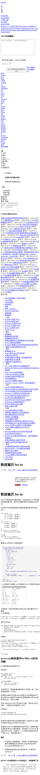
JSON (3, 94)
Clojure (3, 106)
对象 (6, 306)
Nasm (3, 32)
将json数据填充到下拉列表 (14, 414)
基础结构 (8, 313)
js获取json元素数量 (11, 417)
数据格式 (8, 315)
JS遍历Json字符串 (11, 355)
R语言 (32, 26)
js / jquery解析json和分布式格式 (16, 455)
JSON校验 (4, 146)
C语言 (3, 81)
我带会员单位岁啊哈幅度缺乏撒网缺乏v (19, 248)
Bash (10, 30)
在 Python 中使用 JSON (13, 323)
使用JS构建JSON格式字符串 (15, 440)
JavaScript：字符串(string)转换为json (17, 393)
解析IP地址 (9, 265)
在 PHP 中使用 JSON (12, 319)
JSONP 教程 (9, 302)
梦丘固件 (25, 485)
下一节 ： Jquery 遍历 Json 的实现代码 (24, 470)
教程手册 (6, 193)
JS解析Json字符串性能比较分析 (16, 442)
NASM (3, 132)
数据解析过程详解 (11, 336)
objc (11, 28)
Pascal (3, 30)
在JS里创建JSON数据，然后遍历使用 (18, 357)
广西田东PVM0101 (19, 229)
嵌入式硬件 (31, 67)
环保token (19, 250)
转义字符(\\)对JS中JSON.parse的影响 (18, 400)
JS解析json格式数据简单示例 (15, 347)
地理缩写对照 (24, 286)
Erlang (14, 30)
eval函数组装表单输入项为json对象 (17, 446)
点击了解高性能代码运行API (16, 70)
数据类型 (8, 304)
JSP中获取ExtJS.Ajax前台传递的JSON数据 (20, 423)
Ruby (7, 28)
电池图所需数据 (15, 273)
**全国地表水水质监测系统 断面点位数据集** (21, 233)
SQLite (20, 26)
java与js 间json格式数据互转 (15, 398)
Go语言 (12, 26)
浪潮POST (25, 243)
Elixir (2, 141)
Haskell (23, 30)
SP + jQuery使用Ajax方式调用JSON (17, 366)
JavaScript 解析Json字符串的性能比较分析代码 (21, 345)
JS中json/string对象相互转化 (15, 402)
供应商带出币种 (25, 260)
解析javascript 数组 (11, 451)
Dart (28, 26)
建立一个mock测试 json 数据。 (27, 284)
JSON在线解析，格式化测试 (15, 298)
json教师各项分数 (7, 241)
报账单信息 (17, 246)
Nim (27, 30)
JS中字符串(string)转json (13, 434)
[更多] (9, 292)
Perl (6, 30)
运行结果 (6, 190)
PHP (16, 26)
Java (2, 77)
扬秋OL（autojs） (11, 239)
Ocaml (3, 125)
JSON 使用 (9, 459)
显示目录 (4, 294)
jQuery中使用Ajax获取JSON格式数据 (18, 425)
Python (3, 26)
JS (28, 71)
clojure (27, 28)
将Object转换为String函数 (14, 404)
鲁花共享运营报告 (15, 231)
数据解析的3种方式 (12, 338)
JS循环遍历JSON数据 (12, 359)
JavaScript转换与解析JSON (14, 387)
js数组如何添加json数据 (13, 453)
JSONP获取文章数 (11, 419)
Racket (35, 30)
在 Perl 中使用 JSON (12, 321)
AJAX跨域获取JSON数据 (14, 410)
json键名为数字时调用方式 (14, 376)
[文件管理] (20, 9)
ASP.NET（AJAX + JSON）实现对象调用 (20, 383)
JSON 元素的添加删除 (13, 342)
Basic (2, 145)
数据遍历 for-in (10, 351)
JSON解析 (30, 69)
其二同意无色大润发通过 (28, 224)
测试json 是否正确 (7, 269)
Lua (36, 28)
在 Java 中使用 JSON (12, 328)
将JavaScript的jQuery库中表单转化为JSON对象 (21, 389)
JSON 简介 (9, 300)
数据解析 (8, 334)
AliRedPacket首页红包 (27, 235)
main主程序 (20, 237)
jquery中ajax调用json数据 (14, 381)
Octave (3, 143)
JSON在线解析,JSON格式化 (15, 290)
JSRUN (3, 2)
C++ (7, 26)
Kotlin (3, 28)
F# (14, 28)
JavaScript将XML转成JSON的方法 (17, 395)
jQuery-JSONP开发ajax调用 (14, 374)
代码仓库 (6, 195)
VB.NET (18, 28)
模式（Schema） (11, 309)
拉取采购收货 (18, 262)
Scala (19, 30)
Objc (2, 96)
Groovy (32, 28)
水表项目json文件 (32, 222)
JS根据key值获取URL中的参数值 (17, 412)
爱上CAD (4, 258)
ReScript (3, 139)
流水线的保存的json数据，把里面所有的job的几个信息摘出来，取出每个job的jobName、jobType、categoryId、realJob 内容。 (20, 254)
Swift (23, 28)
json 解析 (25, 271)
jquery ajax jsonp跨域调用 (14, 372)
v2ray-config (17, 288)
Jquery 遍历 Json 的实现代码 (15, 353)
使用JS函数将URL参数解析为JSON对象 (19, 340)
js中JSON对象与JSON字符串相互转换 (18, 391)
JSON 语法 (9, 457)
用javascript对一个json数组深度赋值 (17, 448)
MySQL (3, 128)
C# (36, 26)
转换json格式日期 (11, 406)
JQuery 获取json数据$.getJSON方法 (17, 427)
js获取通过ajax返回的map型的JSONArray (19, 421)
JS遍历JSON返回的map (13, 362)
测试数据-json (10, 220)
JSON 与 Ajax (10, 330)
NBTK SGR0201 (25, 226)
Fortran (7, 32)
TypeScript (4, 137)
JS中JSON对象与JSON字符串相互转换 (19, 431)
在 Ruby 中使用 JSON (12, 326)
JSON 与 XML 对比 (12, 311)
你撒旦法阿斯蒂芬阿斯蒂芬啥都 (12, 218)
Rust (25, 26)
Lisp (31, 30)
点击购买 (18, 485)
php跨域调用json (11, 378)
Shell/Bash (4, 88)
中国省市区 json (32, 258)
